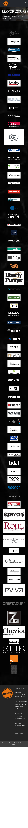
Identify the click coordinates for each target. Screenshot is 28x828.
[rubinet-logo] (14, 426)
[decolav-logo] (14, 96)
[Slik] (14, 646)
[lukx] (14, 302)
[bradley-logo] (14, 80)
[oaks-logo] (14, 360)
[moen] (14, 335)
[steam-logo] (14, 443)
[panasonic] (14, 393)
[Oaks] (14, 568)
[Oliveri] (14, 555)
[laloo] (14, 262)
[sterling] (14, 451)
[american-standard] (14, 30)
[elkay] (14, 155)
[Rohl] (14, 521)
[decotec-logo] (14, 104)
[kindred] (14, 221)
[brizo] (14, 88)
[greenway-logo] (14, 294)
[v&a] (14, 492)
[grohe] (14, 229)
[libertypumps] (14, 271)
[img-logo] (14, 254)
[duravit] (14, 147)
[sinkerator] (14, 205)
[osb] (14, 385)
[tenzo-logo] (14, 468)
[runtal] (14, 435)
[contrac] (14, 113)
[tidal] (14, 459)
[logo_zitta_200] (14, 611)
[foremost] (14, 180)
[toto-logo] (14, 476)
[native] (14, 352)
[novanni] (14, 377)
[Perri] (14, 548)
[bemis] (14, 63)
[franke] (14, 188)
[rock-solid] (14, 238)
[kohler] (14, 213)
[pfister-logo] (14, 402)
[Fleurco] (14, 576)
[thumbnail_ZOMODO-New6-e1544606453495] (14, 665)
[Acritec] (14, 639)
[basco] (14, 47)
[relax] (14, 410)
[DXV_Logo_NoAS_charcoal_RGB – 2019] (14, 129)
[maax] (14, 311)
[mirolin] (14, 327)
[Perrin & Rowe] (14, 535)
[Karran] (14, 509)
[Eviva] (14, 584)
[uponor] (14, 484)
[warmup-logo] (14, 501)
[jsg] (14, 196)
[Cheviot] (14, 626)
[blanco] (14, 71)
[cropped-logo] (14, 655)
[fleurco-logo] (14, 172)
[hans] (14, 246)
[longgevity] (14, 286)
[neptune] (14, 369)
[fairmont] (14, 163)
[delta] (14, 121)
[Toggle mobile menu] (25, 2)
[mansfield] (14, 319)
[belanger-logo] (14, 55)
